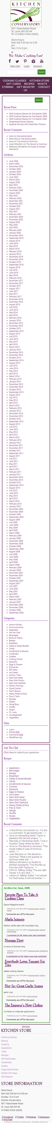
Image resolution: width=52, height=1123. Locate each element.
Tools (3, 1051)
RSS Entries (26, 1027)
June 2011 (13, 461)
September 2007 (16, 581)
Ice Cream (13, 672)
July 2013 (13, 397)
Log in (11, 729)
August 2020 (14, 222)
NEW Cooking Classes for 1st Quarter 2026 (28, 119)
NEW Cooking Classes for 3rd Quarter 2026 (28, 113)
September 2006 (16, 613)
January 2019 (15, 254)
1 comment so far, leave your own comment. (26, 935)
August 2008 (14, 551)
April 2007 (13, 594)
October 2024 (15, 174)
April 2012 (13, 435)
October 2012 (15, 419)
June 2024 (13, 177)
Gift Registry (26, 87)
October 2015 (15, 328)
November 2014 (16, 355)
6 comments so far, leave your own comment (26, 956)
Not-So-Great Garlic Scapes (24, 986)
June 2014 (13, 368)
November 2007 (16, 575)
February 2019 (15, 251)
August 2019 (14, 241)
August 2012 (14, 424)
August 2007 (14, 583)
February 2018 (15, 278)
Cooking (5, 1044)
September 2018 (16, 265)
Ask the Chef (14, 632)
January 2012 (15, 442)
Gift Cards (13, 83)
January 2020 (15, 233)
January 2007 (15, 602)
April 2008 (13, 562)
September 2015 (16, 331)
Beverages (13, 635)
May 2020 (13, 225)
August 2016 (14, 304)
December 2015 (16, 323)
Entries (14, 732)
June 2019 (13, 243)
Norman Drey (14, 940)
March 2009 (14, 533)
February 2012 (15, 440)
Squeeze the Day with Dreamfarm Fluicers (27, 124)
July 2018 (13, 270)
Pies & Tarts (14, 696)
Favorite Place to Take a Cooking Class (21, 896)
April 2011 (13, 466)
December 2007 (16, 573)
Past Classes (15, 691)
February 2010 (15, 504)
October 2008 (15, 546)
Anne (11, 136)
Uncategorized (15, 715)
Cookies (12, 656)
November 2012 (16, 416)
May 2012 (13, 432)
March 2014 (14, 376)
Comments (16, 735)
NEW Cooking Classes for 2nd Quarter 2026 (28, 116)
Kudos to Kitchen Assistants (25, 863)
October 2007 (15, 578)
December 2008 (16, 541)
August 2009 (14, 520)
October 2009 (15, 514)
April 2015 (13, 344)
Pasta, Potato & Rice (18, 694)
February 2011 (15, 472)
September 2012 (16, 421)
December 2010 (16, 477)
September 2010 (16, 485)
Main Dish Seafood (17, 683)
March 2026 (14, 164)
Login (27, 66)
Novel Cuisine (15, 688)
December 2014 (16, 352)
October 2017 (15, 286)
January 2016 (15, 320)
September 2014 (16, 360)
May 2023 (13, 185)
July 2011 (13, 458)
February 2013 (15, 408)
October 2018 (15, 262)
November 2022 (16, 190)
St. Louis (13, 712)
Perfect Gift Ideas (9, 1073)
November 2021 (16, 203)
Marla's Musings (16, 686)
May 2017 (13, 294)
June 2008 (13, 557)
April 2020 (13, 227)
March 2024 (14, 180)
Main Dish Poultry (16, 680)
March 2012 (14, 437)
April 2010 (13, 498)
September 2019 (16, 238)
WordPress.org (15, 737)
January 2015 (15, 350)
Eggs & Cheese (15, 664)
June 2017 (13, 291)
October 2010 (15, 482)
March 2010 (14, 501)
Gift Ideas (13, 670)
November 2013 (16, 387)
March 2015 (14, 347)
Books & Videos (16, 638)
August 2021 (14, 209)
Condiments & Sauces (18, 651)
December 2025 (16, 166)
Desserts (13, 662)
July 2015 (13, 336)
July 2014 (13, 365)
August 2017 (14, 288)
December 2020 (16, 217)
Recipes (29, 83)
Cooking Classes (15, 80)
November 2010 (16, 480)
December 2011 (16, 445)
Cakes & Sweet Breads (19, 646)
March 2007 (14, 597)
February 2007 (15, 599)
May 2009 (13, 528)
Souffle (12, 707)
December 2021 (16, 201)
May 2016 (13, 312)
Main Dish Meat (16, 678)
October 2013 (15, 389)
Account (37, 66)
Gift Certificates (8, 1059)
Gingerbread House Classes (21, 121)
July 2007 (13, 586)
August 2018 (14, 267)
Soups (12, 709)
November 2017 (16, 283)
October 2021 (15, 206)
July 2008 (13, 554)
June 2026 (13, 161)
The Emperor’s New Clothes (24, 1005)
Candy (12, 648)
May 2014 (13, 371)
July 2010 (13, 490)
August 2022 (14, 193)
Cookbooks (14, 654)
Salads (12, 701)
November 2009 (16, 512)
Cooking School (15, 659)
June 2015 (13, 339)
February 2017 (15, 296)
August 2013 (14, 395)
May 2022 (13, 195)
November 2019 (16, 235)
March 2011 (14, 469)
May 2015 (13, 342)
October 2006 (15, 610)
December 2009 (16, 509)
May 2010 (13, 496)
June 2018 (13, 272)
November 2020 (16, 219)
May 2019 (13, 246)
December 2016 (16, 299)
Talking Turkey (25, 870)
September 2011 (16, 453)
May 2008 (13, 559)
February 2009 (15, 535)
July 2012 (13, 427)
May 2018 (13, 275)
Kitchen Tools (15, 675)
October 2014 (15, 357)
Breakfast (13, 643)
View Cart (15, 66)
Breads (12, 640)
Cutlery (4, 1066)
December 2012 (16, 413)
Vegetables (14, 717)
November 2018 (16, 259)
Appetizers (13, 630)
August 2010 (14, 488)
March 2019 (14, 249)
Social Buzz (14, 704)
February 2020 (15, 230)
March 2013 (14, 405)
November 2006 (16, 607)
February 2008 (15, 567)
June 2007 (13, 589)
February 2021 (15, 214)
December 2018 (16, 257)
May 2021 (13, 211)
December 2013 (16, 384)
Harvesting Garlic (24, 136)
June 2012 (13, 429)
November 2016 (16, 302)
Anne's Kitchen (15, 624)
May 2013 (13, 400)
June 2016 (13, 310)
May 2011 (13, 464)
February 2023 (15, 187)
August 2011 (14, 456)
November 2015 (16, 326)
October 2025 (15, 169)
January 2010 (15, 506)
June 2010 (13, 493)
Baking (4, 1041)
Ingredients (6, 1048)
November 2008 (16, 543)
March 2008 (14, 565)
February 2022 (15, 198)
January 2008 (15, 570)
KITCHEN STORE (39, 80)
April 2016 (13, 315)
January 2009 (15, 538)
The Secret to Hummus (27, 141)
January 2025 (15, 172)
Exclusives (13, 667)
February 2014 (15, 379)
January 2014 (15, 381)
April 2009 (13, 530)
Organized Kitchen (9, 1069)
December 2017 (16, 280)
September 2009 (16, 517)
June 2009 (13, 525)
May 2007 (13, 591)
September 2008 (16, 549)
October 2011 (15, 450)
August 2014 (14, 363)
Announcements (16, 627)
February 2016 (15, 318)
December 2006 (16, 605)
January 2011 (15, 474)
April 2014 (13, 373)
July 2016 (13, 307)
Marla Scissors (14, 919)
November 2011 (16, 448)
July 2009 (13, 522)
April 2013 (13, 403)
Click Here (9, 752)
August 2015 (14, 334)
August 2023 (14, 182)
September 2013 (16, 392)
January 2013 (15, 411)
